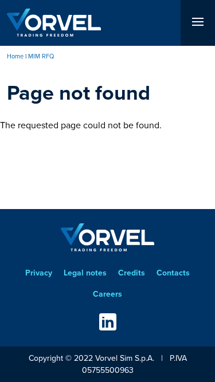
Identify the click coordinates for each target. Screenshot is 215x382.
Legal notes (85, 273)
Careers (107, 294)
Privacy (38, 273)
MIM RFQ (41, 56)
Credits (131, 273)
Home (15, 56)
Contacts (173, 273)
